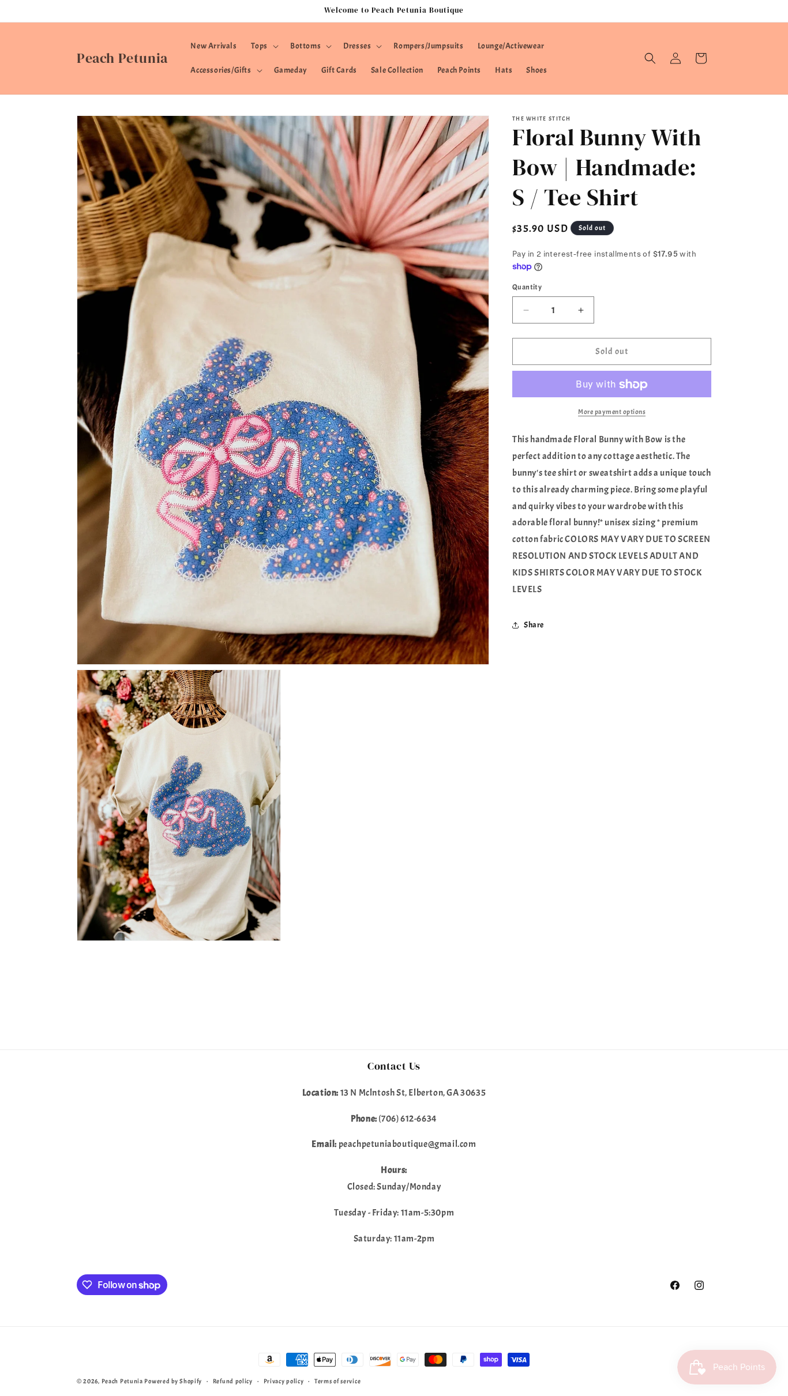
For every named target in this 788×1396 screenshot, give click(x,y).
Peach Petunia (122, 1381)
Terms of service (337, 1381)
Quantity (527, 287)
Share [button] (534, 625)
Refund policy (233, 1381)
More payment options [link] (612, 412)
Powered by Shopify (173, 1381)
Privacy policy (284, 1381)
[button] (263, 46)
